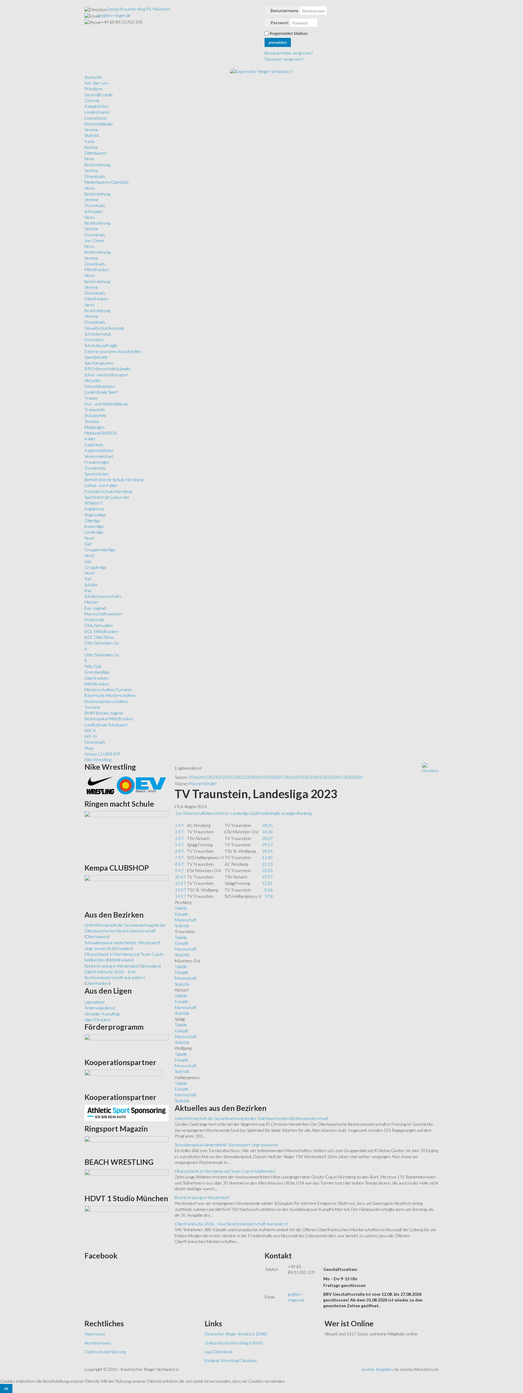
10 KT (180, 876)
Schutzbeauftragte (100, 345)
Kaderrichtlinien (99, 450)
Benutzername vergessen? (289, 52)
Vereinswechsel (98, 456)
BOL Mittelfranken (101, 631)
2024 (213, 777)
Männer (196, 783)
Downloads (94, 176)
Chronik (92, 100)
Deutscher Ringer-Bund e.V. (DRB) (236, 1333)
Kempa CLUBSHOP (102, 753)
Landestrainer (97, 112)
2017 (280, 777)
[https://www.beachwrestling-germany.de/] (126, 1179)
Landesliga (93, 532)
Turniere (92, 707)
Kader (90, 438)
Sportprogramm (98, 362)
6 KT (179, 851)
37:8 (269, 896)
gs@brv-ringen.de (115, 15)
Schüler (91, 584)
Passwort (280, 22)
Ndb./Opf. (93, 666)
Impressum (94, 1333)
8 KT (179, 864)
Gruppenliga (95, 567)
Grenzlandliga (96, 672)
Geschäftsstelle (98, 94)
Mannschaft (185, 919)
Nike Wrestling (97, 759)
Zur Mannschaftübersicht (199, 813)
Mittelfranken (96, 269)
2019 (261, 777)
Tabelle (181, 908)
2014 (309, 777)
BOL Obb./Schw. (99, 637)
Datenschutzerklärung (105, 1351)
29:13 (267, 844)
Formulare (94, 339)
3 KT (179, 838)
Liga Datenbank (219, 1351)
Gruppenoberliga (99, 549)
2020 (251, 777)
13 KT (180, 889)
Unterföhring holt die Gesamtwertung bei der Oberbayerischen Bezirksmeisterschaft (252, 1118)
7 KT (179, 857)
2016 (290, 777)
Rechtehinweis (97, 1342)
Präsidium (93, 88)
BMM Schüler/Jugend (103, 712)
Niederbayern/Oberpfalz (106, 182)
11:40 (267, 857)
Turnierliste (95, 468)
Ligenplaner (94, 1002)
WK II (90, 730)
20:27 (267, 838)
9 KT (179, 870)
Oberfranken (96, 298)
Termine (91, 421)
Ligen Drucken (97, 1019)
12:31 (267, 883)
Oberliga (92, 520)
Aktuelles (92, 380)
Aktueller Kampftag (101, 1013)
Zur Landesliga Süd (239, 813)
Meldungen (94, 427)
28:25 (267, 825)
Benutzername (284, 10)
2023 (222, 777)
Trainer (91, 398)
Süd (87, 543)
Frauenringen (96, 462)
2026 (193, 777)
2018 (271, 777)
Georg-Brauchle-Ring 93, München (138, 9)
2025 (203, 777)
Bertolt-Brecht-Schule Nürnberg (113, 479)
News (89, 158)
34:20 (267, 831)
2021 (242, 777)
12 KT (180, 883)
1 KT (179, 825)
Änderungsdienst (100, 1007)
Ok (6, 1388)
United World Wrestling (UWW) (234, 1342)
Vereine (91, 129)
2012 (329, 777)
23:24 (267, 870)
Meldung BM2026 (100, 432)
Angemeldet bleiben (288, 33)
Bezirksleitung (97, 164)
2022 (232, 777)
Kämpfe (182, 914)
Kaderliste (93, 444)
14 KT (180, 896)
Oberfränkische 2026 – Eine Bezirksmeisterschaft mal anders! (231, 1223)
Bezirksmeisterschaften (106, 701)
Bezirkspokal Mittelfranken (108, 718)
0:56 (269, 889)
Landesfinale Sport (101, 392)
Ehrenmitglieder (98, 123)
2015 (300, 777)
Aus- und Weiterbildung (105, 403)
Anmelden (277, 42)
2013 (319, 777)
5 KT (179, 844)
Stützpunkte (95, 415)
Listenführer (95, 118)
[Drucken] (430, 767)
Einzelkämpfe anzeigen (277, 813)
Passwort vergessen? (284, 59)
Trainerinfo (94, 409)
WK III (90, 736)
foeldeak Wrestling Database (231, 1360)
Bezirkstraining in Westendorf (202, 1197)
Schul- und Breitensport (106, 374)
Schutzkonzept (97, 333)
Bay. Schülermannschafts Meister (103, 596)
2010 (348, 777)
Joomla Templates (377, 1369)
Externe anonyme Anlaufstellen (112, 351)
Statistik (91, 135)
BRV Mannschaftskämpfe (107, 368)
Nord (89, 538)
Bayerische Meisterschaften (110, 695)
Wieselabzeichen (99, 386)
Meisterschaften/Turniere (108, 689)
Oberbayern (95, 152)
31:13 (267, 864)
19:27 (267, 876)
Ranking (304, 813)
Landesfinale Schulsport (106, 724)
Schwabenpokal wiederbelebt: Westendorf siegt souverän (226, 1144)
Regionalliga (95, 514)
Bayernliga (94, 526)
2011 (339, 777)
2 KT (179, 831)
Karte (89, 141)
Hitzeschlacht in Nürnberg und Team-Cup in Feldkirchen (225, 1171)
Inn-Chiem (94, 240)
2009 (358, 777)
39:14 (267, 851)
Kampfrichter (96, 106)
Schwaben (93, 211)
